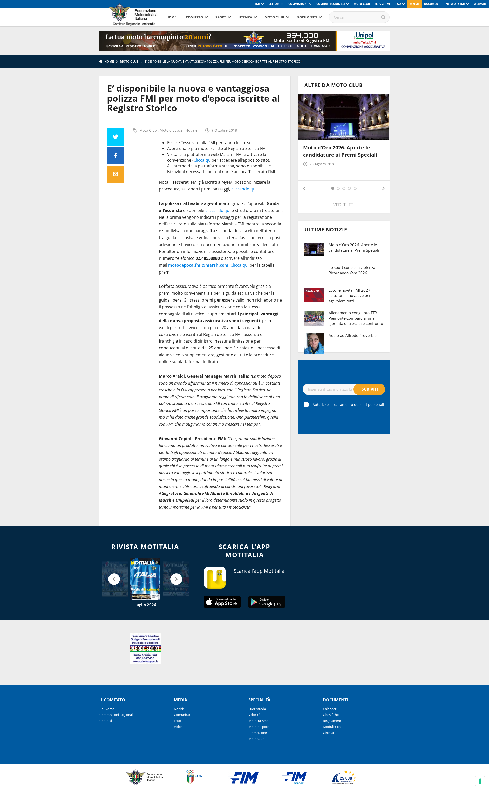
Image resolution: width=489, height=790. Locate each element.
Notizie (191, 130)
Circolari (329, 732)
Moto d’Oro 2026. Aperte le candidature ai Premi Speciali (340, 151)
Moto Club (362, 4)
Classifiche (331, 714)
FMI (257, 4)
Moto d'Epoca (172, 130)
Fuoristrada (257, 708)
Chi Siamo (106, 708)
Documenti (432, 4)
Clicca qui (203, 160)
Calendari (330, 708)
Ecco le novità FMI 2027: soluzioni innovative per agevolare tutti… (350, 295)
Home (171, 17)
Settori (274, 4)
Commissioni (297, 4)
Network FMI (455, 4)
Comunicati (182, 714)
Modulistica (332, 726)
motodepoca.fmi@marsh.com (198, 265)
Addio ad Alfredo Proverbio (353, 335)
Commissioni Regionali (116, 714)
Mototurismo (258, 720)
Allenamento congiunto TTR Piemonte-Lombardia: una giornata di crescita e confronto (356, 318)
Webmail (480, 4)
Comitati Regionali (330, 4)
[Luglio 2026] (145, 579)
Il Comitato (192, 17)
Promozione (257, 732)
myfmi (414, 4)
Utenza (245, 17)
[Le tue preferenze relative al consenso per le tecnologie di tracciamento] (480, 781)
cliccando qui (243, 189)
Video (178, 726)
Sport (220, 17)
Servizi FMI (382, 4)
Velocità (254, 714)
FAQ (398, 4)
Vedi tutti (343, 205)
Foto (177, 720)
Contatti (105, 720)
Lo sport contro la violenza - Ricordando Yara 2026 (353, 270)
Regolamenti (332, 720)
